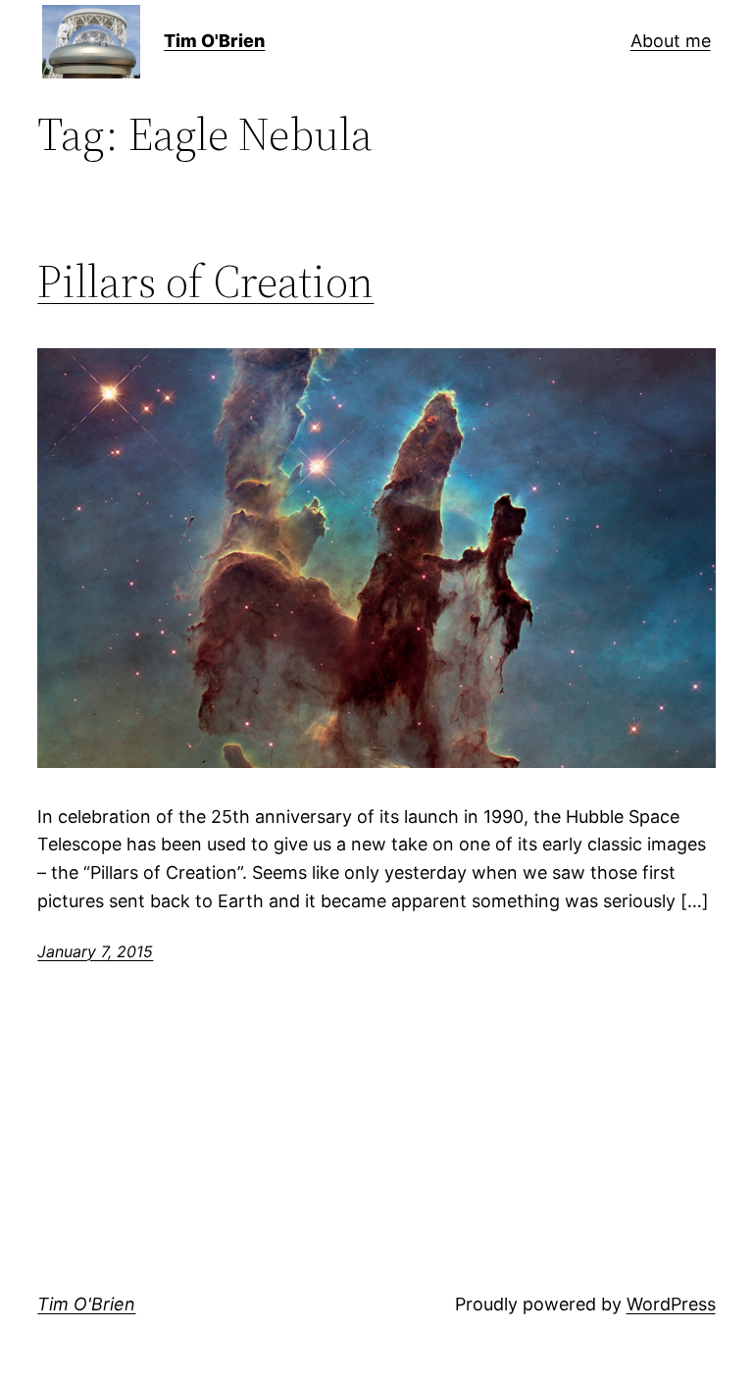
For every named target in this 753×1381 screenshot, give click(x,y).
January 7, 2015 (95, 951)
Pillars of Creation (205, 281)
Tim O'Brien (214, 40)
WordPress (671, 1304)
